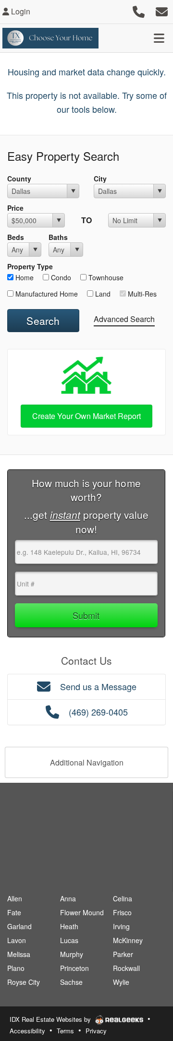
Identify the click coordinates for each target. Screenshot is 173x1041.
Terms (65, 1030)
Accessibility (27, 1030)
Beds (15, 237)
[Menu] (159, 37)
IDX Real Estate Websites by (51, 1019)
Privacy (96, 1030)
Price (15, 208)
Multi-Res (141, 294)
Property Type (30, 266)
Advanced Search (124, 318)
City (100, 178)
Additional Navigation (87, 762)
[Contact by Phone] (139, 10)
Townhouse (105, 277)
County (19, 178)
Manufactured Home (45, 294)
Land (102, 294)
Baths (58, 237)
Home (23, 277)
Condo (60, 277)
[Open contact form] (162, 10)
